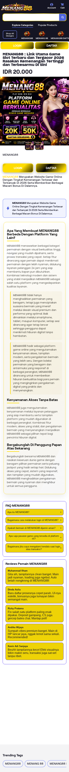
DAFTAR (52, 45)
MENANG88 (10, 176)
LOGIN (17, 45)
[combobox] (31, 17)
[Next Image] (66, 111)
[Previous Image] (3, 111)
